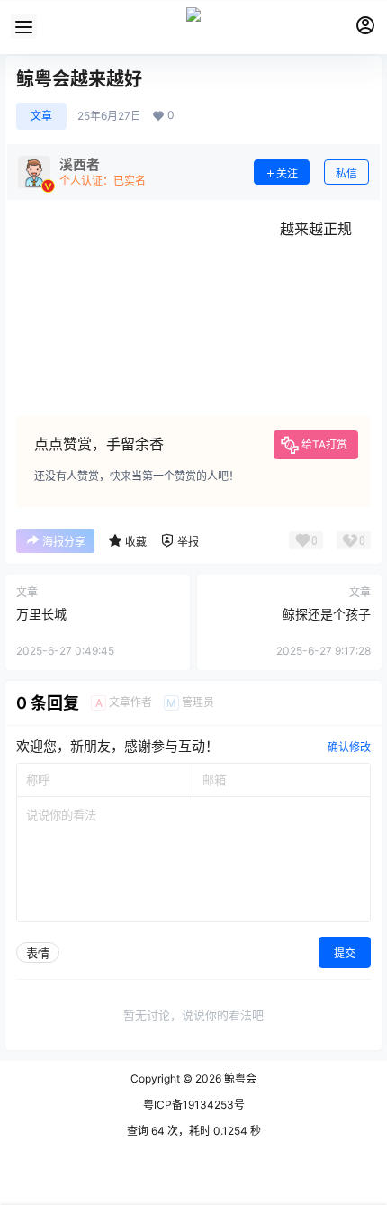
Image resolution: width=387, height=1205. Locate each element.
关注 (287, 173)
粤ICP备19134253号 (194, 1104)
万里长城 (41, 613)
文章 (41, 115)
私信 (346, 173)
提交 (345, 953)
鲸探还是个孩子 (327, 613)
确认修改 (349, 747)
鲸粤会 (238, 1078)
